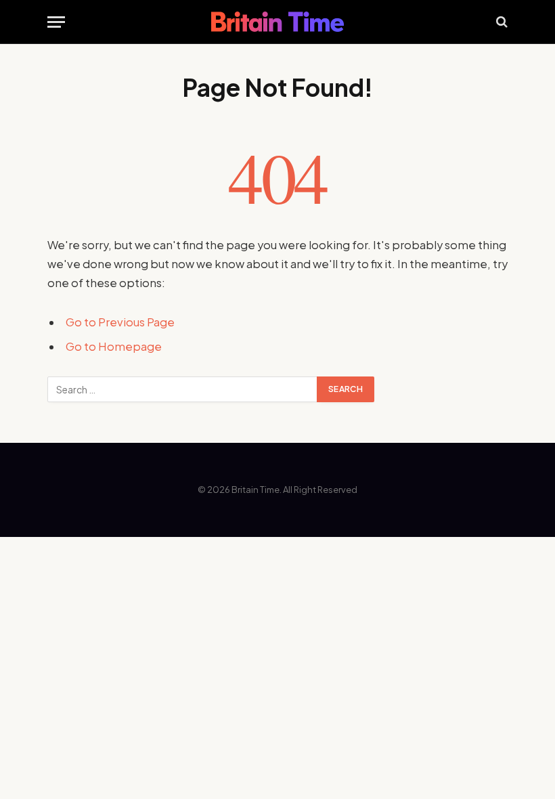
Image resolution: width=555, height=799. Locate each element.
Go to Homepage (114, 346)
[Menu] (56, 22)
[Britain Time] (277, 21)
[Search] (500, 22)
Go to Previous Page (120, 322)
